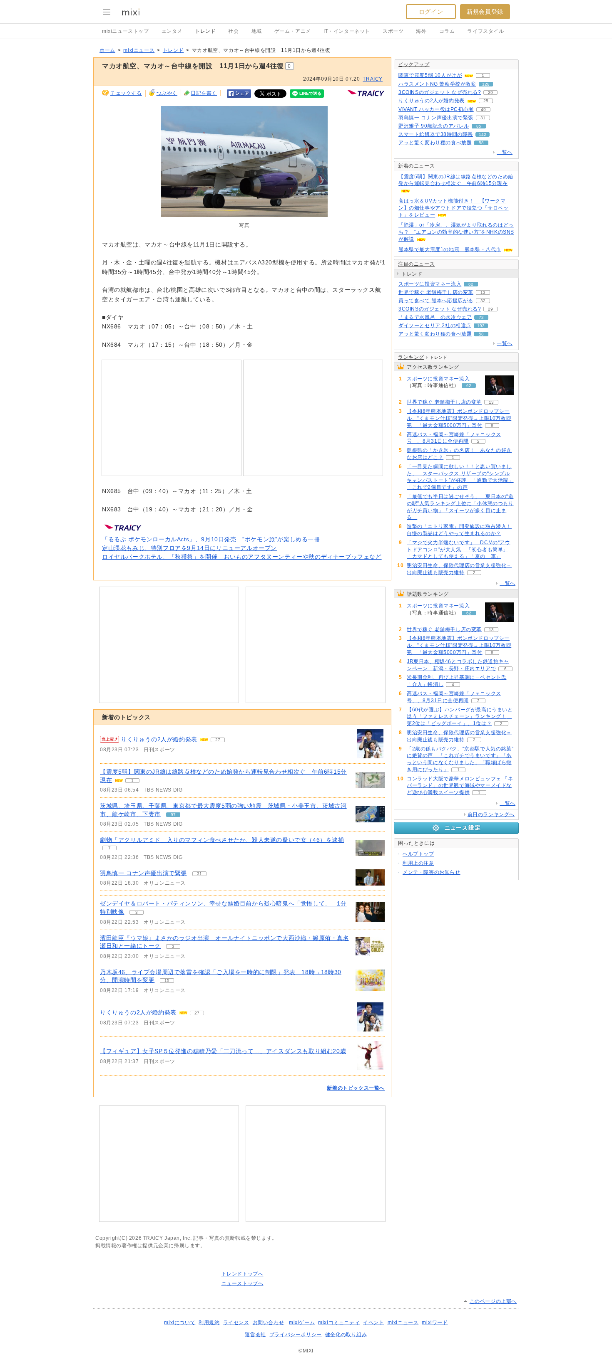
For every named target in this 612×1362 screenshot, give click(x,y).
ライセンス (236, 1322)
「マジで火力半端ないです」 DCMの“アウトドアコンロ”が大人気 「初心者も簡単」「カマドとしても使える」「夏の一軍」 (458, 550)
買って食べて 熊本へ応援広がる (435, 300)
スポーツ (393, 31)
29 (490, 92)
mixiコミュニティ (339, 1322)
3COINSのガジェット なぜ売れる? (439, 92)
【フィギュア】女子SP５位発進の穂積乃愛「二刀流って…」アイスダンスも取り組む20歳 (223, 1051)
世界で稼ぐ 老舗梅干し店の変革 (435, 292)
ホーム (107, 50)
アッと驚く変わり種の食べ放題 (435, 143)
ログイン (431, 11)
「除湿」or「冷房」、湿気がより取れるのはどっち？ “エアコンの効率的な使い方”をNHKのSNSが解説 (456, 232)
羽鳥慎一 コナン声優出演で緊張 (143, 873)
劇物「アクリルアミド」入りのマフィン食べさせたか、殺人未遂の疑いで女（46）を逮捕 (222, 839)
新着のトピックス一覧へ (356, 1088)
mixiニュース (138, 50)
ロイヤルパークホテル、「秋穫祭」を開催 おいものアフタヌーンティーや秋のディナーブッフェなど (242, 556)
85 (478, 126)
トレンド (205, 31)
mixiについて (179, 1322)
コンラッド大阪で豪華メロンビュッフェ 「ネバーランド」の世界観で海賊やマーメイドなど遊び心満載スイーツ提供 (460, 786)
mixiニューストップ (125, 31)
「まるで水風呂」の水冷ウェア (435, 317)
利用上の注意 (418, 863)
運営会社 (255, 1334)
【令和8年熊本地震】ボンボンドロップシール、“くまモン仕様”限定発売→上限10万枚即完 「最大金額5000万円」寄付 (459, 418)
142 (482, 134)
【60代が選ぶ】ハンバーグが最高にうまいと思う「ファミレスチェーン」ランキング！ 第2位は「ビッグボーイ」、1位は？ (460, 717)
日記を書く (204, 93)
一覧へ (504, 152)
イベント (373, 1322)
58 (481, 143)
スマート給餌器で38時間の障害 (435, 134)
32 (482, 301)
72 (481, 317)
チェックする (126, 93)
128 (486, 84)
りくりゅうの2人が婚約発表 (159, 739)
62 (470, 284)
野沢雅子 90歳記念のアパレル (433, 126)
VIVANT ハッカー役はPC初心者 (436, 109)
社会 (233, 31)
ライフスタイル (485, 31)
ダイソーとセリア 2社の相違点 (434, 325)
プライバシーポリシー (295, 1334)
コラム (447, 31)
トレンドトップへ (242, 1274)
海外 (421, 31)
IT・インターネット (346, 31)
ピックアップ (414, 64)
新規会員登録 (485, 11)
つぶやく (167, 93)
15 (166, 980)
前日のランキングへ (491, 814)
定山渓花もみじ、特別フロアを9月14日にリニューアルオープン (189, 548)
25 (485, 101)
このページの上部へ (493, 1301)
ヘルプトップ (418, 854)
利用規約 (209, 1322)
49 (483, 109)
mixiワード (435, 1322)
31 (199, 873)
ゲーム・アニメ (292, 31)
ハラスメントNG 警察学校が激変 (437, 84)
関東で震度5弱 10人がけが (430, 75)
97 (173, 814)
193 (481, 325)
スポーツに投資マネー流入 (429, 284)
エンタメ (172, 31)
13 (482, 292)
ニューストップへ (242, 1283)
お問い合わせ (268, 1322)
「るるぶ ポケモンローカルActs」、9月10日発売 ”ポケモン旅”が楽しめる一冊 (211, 539)
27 (217, 740)
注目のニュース (416, 264)
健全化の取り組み (346, 1334)
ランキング (411, 357)
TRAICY (373, 79)
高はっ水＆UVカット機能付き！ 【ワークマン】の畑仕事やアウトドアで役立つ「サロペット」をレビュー (453, 208)
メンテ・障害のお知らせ (431, 872)
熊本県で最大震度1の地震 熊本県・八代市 (449, 249)
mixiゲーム (302, 1322)
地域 (256, 31)
